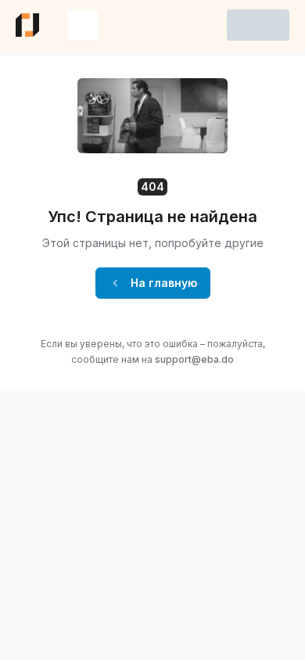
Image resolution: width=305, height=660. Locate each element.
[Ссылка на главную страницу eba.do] (27, 25)
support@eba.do (194, 359)
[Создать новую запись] (83, 25)
